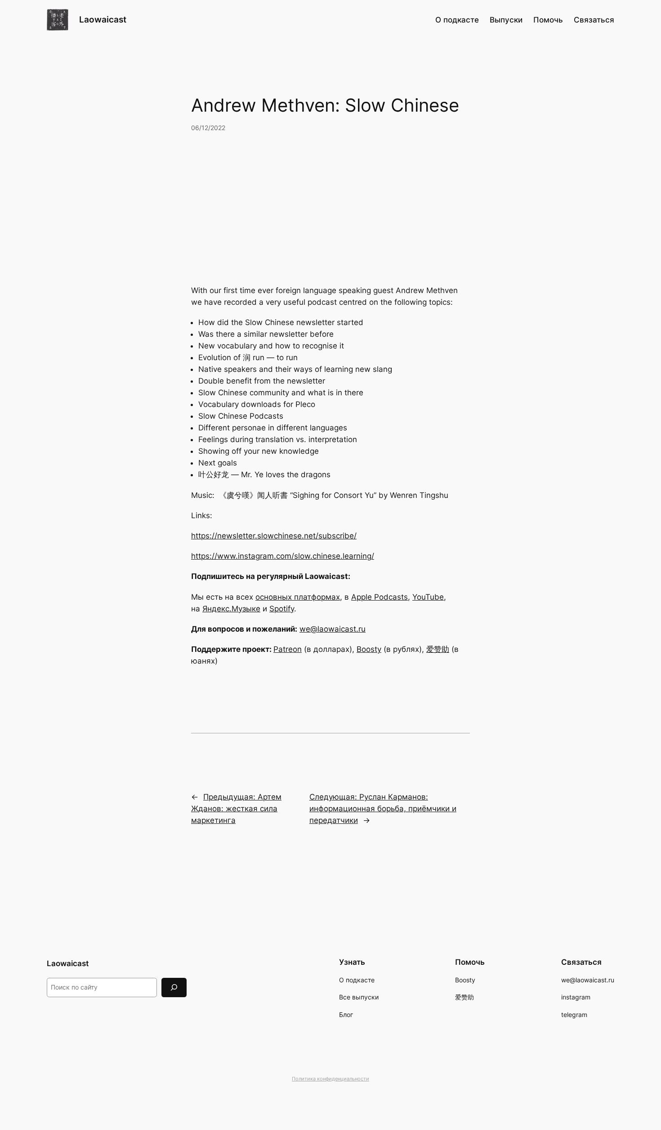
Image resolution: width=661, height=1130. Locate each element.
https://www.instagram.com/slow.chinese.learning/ (282, 555)
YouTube (428, 596)
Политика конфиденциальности (330, 1079)
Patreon (287, 649)
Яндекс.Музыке (231, 608)
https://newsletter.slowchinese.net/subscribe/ (274, 535)
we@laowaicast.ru (332, 628)
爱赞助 (437, 649)
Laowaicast (102, 19)
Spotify (281, 608)
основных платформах (297, 596)
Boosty (369, 649)
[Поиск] (174, 987)
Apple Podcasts (379, 596)
